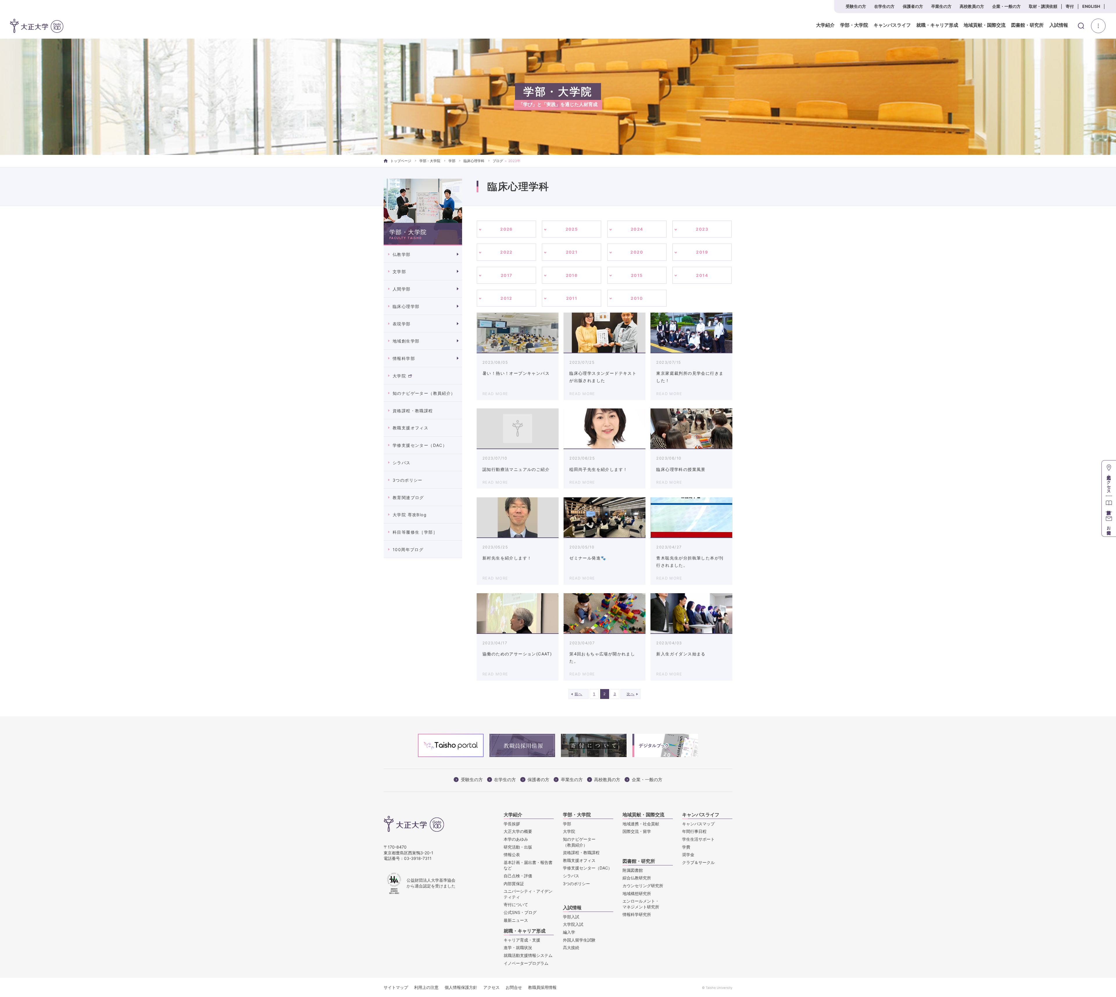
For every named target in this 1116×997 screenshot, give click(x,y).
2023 (702, 229)
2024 (637, 229)
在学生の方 (884, 6)
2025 (572, 229)
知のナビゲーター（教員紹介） (424, 393)
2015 (637, 275)
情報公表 (512, 854)
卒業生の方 (941, 6)
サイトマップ (396, 987)
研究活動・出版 (518, 846)
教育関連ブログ (408, 497)
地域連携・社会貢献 (641, 823)
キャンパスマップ (698, 823)
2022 (506, 252)
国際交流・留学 (637, 831)
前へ (578, 694)
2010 (637, 298)
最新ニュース (516, 920)
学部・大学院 (854, 25)
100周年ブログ (408, 549)
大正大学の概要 (518, 831)
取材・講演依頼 (1043, 6)
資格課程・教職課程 (413, 410)
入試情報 (1058, 25)
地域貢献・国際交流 (985, 25)
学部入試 (571, 916)
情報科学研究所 (637, 914)
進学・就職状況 (518, 947)
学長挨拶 (512, 823)
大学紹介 (825, 25)
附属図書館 (633, 870)
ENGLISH (1091, 6)
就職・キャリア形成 (937, 25)
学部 (451, 161)
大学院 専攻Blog (410, 514)
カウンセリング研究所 (643, 885)
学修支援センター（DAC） (420, 445)
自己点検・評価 (518, 875)
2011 (571, 298)
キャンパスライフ (892, 25)
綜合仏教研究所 (637, 877)
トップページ (400, 161)
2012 (506, 298)
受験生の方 (856, 6)
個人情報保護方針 (461, 987)
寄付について (516, 904)
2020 (636, 252)
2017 (506, 275)
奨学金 (688, 854)
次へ (630, 694)
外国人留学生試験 (579, 939)
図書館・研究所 (1027, 25)
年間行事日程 (694, 831)
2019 (702, 252)
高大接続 (571, 947)
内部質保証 (514, 883)
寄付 (1070, 6)
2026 (506, 229)
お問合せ (514, 987)
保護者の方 (913, 6)
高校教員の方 (972, 6)
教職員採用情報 (542, 987)
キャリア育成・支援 (522, 939)
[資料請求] (1109, 504)
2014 (702, 275)
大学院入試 (573, 924)
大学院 (399, 375)
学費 (686, 846)
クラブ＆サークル (698, 862)
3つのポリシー (408, 480)
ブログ (498, 161)
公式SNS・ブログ (520, 912)
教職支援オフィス (410, 427)
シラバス (402, 462)
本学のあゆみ (516, 839)
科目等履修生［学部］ (415, 532)
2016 (572, 275)
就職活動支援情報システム (528, 955)
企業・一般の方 (1006, 6)
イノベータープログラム (526, 963)
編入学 (569, 932)
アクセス (491, 987)
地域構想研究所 (637, 893)
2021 (572, 252)
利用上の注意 (426, 987)
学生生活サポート (698, 839)
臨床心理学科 (474, 161)
